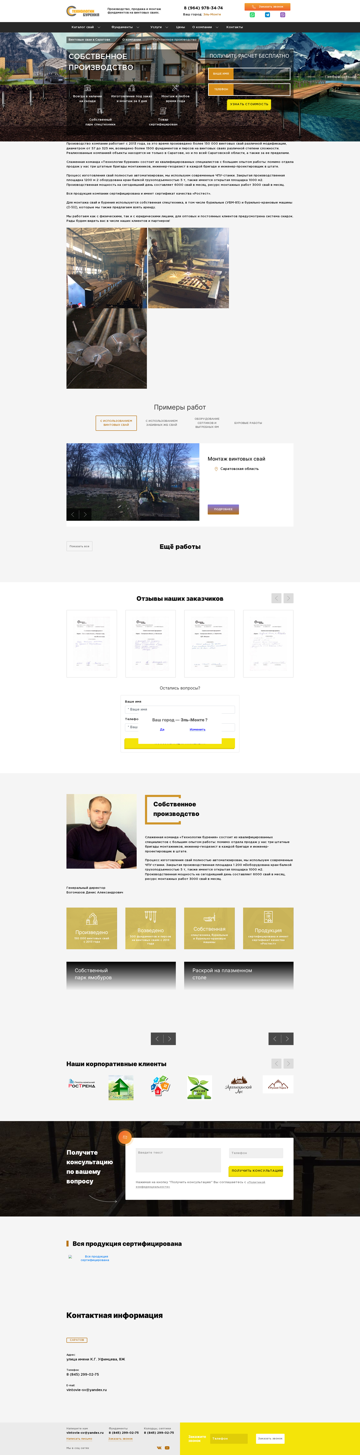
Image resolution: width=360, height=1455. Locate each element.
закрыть (219, 741)
